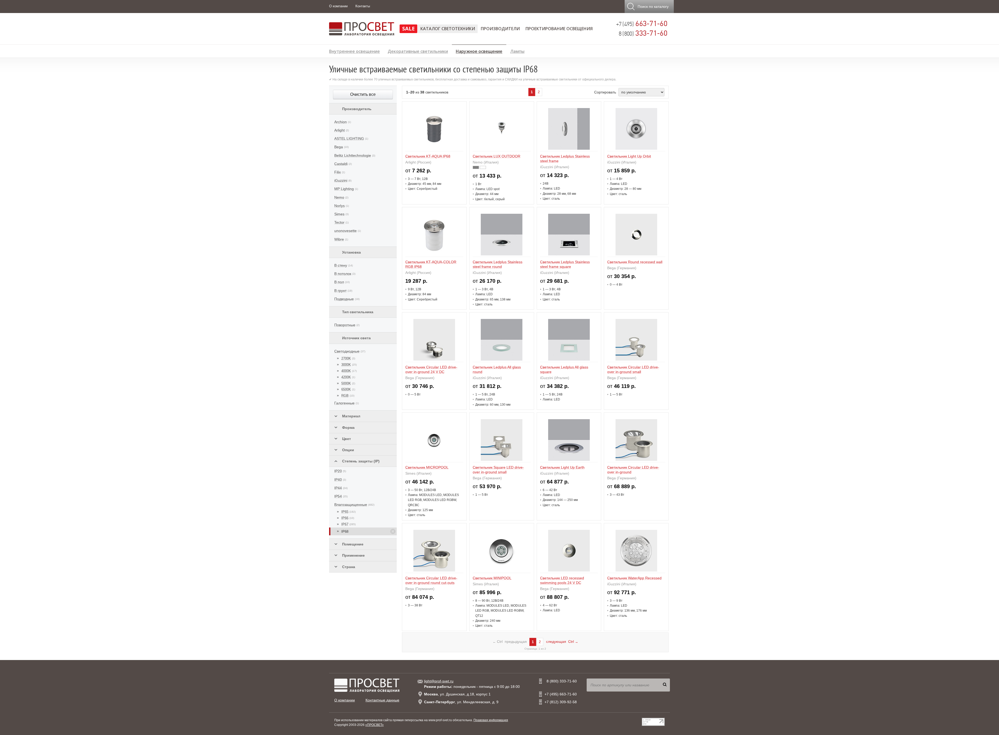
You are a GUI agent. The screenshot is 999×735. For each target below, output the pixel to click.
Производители (500, 29)
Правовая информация (490, 720)
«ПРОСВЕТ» (374, 725)
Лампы (517, 50)
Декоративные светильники (418, 50)
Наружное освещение (479, 50)
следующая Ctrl (562, 641)
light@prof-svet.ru (438, 681)
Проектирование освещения (559, 29)
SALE (408, 28)
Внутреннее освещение (354, 50)
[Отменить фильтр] (392, 531)
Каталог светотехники (447, 29)
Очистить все (363, 94)
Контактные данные (382, 700)
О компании (338, 6)
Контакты (362, 6)
